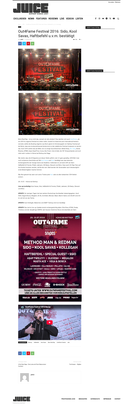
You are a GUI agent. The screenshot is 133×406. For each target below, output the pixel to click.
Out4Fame (73, 139)
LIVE (23, 24)
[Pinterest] (28, 43)
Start (19, 24)
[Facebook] (96, 18)
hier (51, 174)
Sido (52, 160)
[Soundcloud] (103, 18)
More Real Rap (51, 342)
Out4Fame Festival (61, 342)
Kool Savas (44, 160)
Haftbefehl (36, 342)
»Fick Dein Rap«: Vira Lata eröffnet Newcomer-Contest (32, 365)
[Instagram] (99, 18)
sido (69, 342)
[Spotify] (106, 18)
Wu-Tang (73, 148)
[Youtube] (114, 18)
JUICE (22, 39)
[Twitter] (110, 18)
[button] (118, 18)
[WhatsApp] (32, 43)
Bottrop (30, 342)
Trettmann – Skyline (75, 364)
